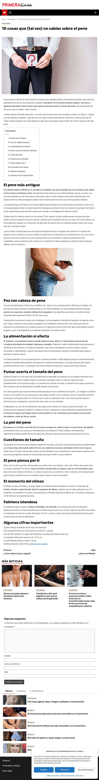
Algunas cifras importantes (22, 175)
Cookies (16, 766)
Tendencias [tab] (37, 691)
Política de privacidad (67, 775)
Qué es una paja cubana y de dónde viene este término (16, 596)
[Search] (95, 12)
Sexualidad (6, 23)
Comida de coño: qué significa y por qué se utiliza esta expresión (47, 596)
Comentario (9, 627)
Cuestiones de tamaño (19, 159)
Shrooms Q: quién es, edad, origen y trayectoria (51, 738)
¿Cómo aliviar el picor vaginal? (17, 552)
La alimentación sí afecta (20, 147)
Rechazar (64, 770)
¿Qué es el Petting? (86, 552)
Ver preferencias (85, 770)
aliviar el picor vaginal (38, 544)
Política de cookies (52, 775)
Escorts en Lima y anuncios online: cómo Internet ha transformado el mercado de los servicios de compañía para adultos (82, 599)
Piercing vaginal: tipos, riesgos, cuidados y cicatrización (56, 702)
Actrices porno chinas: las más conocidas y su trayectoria (56, 726)
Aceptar (43, 770)
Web (6, 672)
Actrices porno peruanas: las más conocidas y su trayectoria (58, 714)
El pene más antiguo (18, 138)
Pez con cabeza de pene (19, 142)
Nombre (7, 656)
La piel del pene (16, 155)
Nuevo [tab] (9, 691)
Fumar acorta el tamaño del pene (23, 151)
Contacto (6, 761)
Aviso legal (79, 775)
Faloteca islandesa (17, 171)
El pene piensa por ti (18, 163)
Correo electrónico (12, 664)
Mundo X (31, 710)
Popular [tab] (22, 691)
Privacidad (6, 766)
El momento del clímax (19, 167)
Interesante (32, 698)
